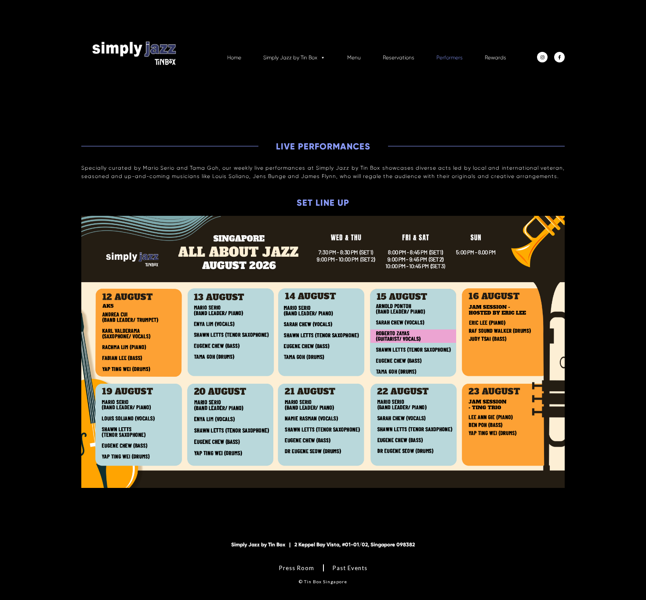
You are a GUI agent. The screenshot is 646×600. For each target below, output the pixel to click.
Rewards (495, 58)
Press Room (296, 567)
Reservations (398, 58)
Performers (449, 58)
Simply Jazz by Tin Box (290, 58)
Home (234, 58)
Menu (354, 58)
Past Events (350, 567)
